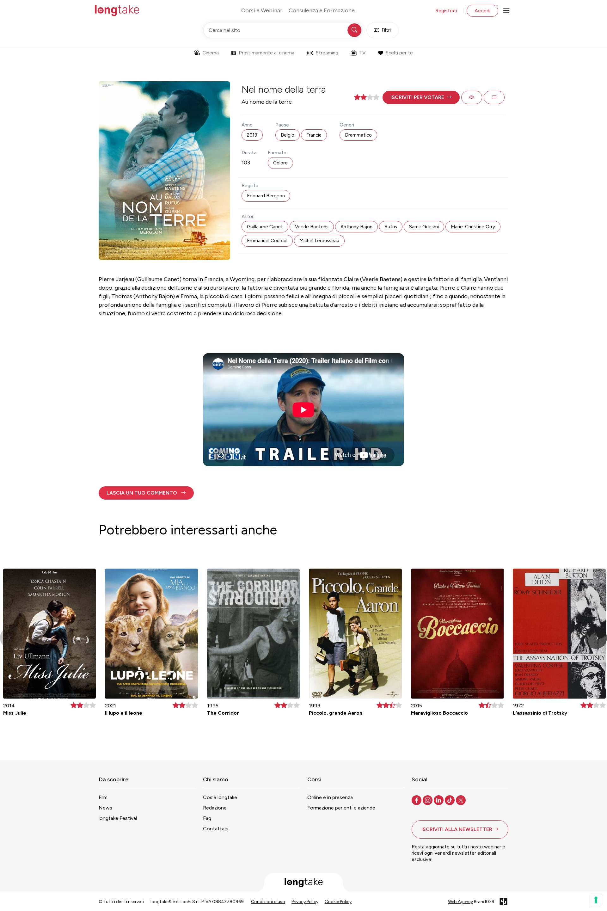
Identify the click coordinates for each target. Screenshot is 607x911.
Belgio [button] (287, 135)
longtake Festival (118, 818)
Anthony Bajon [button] (356, 227)
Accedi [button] (482, 11)
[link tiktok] (450, 799)
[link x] (461, 799)
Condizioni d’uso (268, 901)
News (105, 808)
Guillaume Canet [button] (265, 227)
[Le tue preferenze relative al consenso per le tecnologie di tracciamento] (596, 900)
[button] (421, 97)
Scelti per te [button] (399, 53)
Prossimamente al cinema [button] (266, 53)
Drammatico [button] (358, 135)
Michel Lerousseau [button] (319, 240)
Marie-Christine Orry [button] (473, 227)
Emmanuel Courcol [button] (267, 240)
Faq (207, 818)
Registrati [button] (446, 11)
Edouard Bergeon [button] (266, 196)
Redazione (215, 808)
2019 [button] (252, 135)
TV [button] (362, 53)
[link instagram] (428, 799)
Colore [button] (280, 163)
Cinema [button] (210, 53)
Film (103, 797)
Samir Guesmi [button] (424, 227)
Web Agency (460, 901)
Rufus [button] (390, 227)
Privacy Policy (304, 901)
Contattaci (215, 829)
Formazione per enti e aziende (341, 808)
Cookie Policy (338, 901)
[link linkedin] (439, 799)
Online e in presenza (330, 797)
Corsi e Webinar (261, 10)
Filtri (386, 30)
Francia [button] (314, 135)
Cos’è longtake (220, 797)
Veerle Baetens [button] (311, 227)
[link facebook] (417, 799)
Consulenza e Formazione (322, 10)
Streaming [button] (327, 53)
